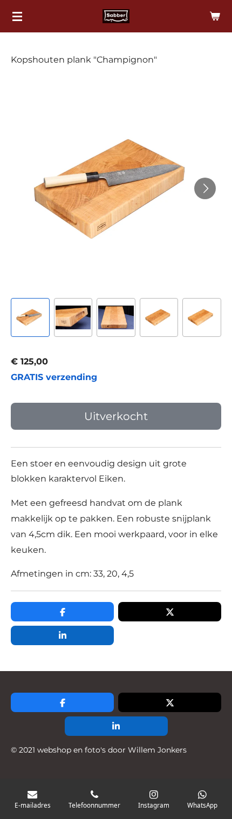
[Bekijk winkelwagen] (215, 16)
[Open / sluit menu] (17, 16)
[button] (30, 317)
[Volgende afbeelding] (205, 188)
